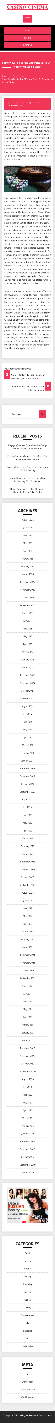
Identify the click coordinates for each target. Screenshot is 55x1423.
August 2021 (28, 986)
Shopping (27, 1330)
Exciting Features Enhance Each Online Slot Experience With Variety (27, 457)
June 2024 (27, 722)
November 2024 (27, 683)
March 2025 (27, 652)
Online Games (27, 1315)
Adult (27, 30)
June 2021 (27, 1001)
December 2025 (27, 582)
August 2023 (28, 799)
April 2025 (27, 644)
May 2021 (27, 1009)
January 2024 (27, 760)
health (27, 1299)
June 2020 (27, 1094)
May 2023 (27, 823)
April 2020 (27, 1110)
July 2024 (27, 714)
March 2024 (27, 745)
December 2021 (27, 955)
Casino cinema (27, 7)
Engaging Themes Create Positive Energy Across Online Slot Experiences (27, 447)
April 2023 (27, 830)
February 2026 (27, 566)
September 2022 (27, 885)
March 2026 (27, 558)
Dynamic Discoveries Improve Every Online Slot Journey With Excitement (27, 479)
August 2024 (28, 706)
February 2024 (27, 753)
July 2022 (27, 900)
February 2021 (27, 1032)
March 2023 (27, 838)
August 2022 (28, 892)
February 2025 (27, 659)
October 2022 (27, 877)
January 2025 (27, 667)
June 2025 (27, 628)
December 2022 (27, 861)
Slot (27, 1338)
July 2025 (27, 620)
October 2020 (27, 1063)
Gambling (27, 1284)
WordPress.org (27, 1397)
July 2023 (27, 807)
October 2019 (27, 1157)
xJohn (12, 102)
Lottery (27, 1307)
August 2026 (28, 520)
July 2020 (27, 1087)
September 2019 (27, 1164)
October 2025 (27, 597)
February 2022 (27, 939)
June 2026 (27, 535)
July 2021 (27, 994)
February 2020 (27, 1126)
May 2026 (27, 543)
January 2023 (27, 854)
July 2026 (27, 527)
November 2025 (27, 590)
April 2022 (27, 924)
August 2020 (28, 1079)
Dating (27, 1276)
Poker (27, 1323)
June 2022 (27, 908)
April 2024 (27, 737)
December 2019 (27, 1141)
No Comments (16, 105)
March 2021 (27, 1025)
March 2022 (27, 931)
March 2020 (27, 1118)
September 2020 (27, 1071)
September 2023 (27, 792)
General (27, 1292)
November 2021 (27, 962)
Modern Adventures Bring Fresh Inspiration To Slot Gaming (27, 468)
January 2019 (27, 1172)
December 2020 (27, 1048)
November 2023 (27, 776)
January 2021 (27, 1040)
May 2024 (27, 729)
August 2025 (28, 613)
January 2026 (27, 574)
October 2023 (27, 784)
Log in (27, 1374)
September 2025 (27, 605)
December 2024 (27, 675)
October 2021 (27, 970)
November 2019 (27, 1149)
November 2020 (27, 1056)
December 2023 (27, 768)
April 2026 (27, 551)
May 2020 (27, 1102)
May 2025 (27, 636)
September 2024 (27, 698)
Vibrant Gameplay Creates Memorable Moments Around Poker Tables (28, 490)
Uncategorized (27, 1346)
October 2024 (27, 690)
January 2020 (27, 1133)
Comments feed (27, 1389)
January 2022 (27, 947)
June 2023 (27, 815)
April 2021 (27, 1017)
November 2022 (27, 869)
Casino (27, 37)
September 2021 (27, 978)
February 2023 (27, 846)
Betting (27, 45)
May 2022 (27, 916)
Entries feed (27, 1381)
